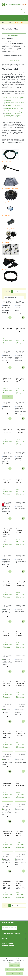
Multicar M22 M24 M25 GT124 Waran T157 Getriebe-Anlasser (20, 503)
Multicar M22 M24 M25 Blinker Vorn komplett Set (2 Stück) (20, 856)
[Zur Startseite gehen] (14, 4)
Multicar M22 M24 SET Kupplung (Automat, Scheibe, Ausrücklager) (7, 352)
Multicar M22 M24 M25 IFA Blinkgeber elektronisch (20, 352)
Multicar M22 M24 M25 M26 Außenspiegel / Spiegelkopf (20, 453)
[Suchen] (17, 9)
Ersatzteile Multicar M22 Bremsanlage (14, 97)
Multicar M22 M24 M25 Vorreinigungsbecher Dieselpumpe (20, 556)
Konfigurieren (14, 965)
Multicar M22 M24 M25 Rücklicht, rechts (20, 606)
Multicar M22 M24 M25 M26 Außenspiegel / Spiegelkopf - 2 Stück (7, 503)
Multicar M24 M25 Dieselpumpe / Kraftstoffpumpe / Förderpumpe (7, 556)
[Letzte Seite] (25, 905)
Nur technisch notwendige (14, 969)
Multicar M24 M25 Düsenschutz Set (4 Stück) (7, 706)
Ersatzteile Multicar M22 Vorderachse (14, 116)
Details (7, 397)
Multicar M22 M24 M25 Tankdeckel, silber (7, 606)
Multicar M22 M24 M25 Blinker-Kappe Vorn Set (7, 856)
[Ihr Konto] (24, 9)
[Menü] (7, 10)
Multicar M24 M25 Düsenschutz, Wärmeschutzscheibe (20, 656)
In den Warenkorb (8, 346)
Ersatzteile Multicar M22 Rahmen (13, 115)
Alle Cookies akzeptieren (14, 973)
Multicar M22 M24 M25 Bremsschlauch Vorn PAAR (7, 806)
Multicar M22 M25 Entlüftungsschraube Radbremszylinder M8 (20, 756)
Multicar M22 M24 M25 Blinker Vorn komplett (20, 806)
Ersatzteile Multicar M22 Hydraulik (13, 105)
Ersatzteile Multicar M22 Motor (12, 113)
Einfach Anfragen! (14, 60)
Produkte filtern (15, 35)
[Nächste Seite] (25, 291)
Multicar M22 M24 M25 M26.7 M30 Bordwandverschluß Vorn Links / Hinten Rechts (7, 756)
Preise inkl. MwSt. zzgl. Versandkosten (7, 342)
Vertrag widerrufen (9, 928)
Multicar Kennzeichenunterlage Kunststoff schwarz (7, 453)
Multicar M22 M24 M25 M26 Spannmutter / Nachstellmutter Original (7, 302)
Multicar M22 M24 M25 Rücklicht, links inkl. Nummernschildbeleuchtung (7, 656)
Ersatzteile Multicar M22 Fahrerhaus (13, 107)
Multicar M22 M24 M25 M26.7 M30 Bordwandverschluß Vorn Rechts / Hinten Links (20, 706)
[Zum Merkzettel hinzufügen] (10, 317)
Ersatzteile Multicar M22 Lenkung (13, 112)
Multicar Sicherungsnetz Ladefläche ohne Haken (20, 302)
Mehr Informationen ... (14, 962)
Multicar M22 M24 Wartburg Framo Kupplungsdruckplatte (20, 403)
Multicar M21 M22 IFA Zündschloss (7, 403)
